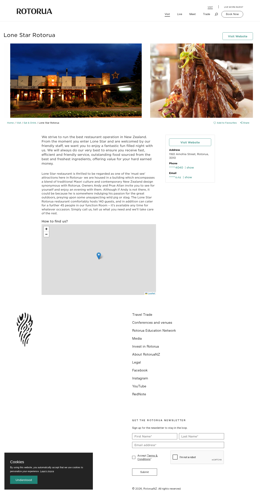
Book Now (232, 14)
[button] (99, 256)
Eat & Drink (30, 123)
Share (245, 123)
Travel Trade (142, 314)
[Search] (216, 14)
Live (179, 14)
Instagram (140, 378)
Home (10, 123)
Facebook (140, 370)
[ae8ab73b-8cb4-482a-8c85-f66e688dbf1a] (225, 122)
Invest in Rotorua (145, 346)
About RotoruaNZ (146, 354)
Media (137, 338)
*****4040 (176, 167)
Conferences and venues (152, 322)
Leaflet (151, 293)
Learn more (47, 471)
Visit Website (237, 36)
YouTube (139, 386)
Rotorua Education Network (154, 330)
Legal (136, 362)
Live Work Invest (233, 7)
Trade (206, 14)
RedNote (139, 394)
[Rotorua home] (34, 11)
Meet (192, 14)
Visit (210, 7)
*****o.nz (175, 177)
